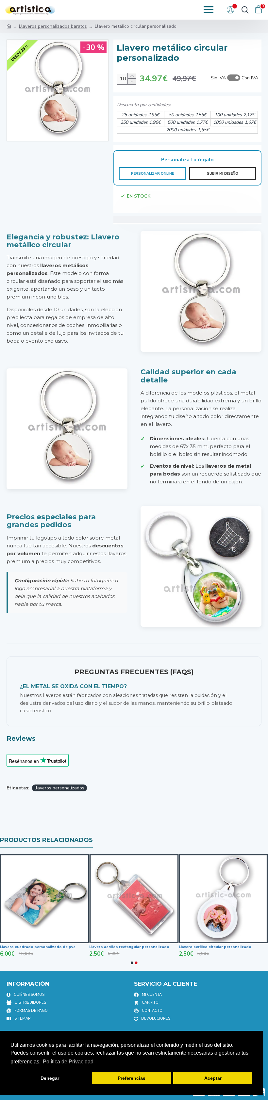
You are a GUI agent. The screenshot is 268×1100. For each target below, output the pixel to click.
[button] (132, 963)
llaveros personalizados (59, 788)
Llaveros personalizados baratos (53, 26)
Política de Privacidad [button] (68, 1061)
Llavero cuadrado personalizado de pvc (127, 947)
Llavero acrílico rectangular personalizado (219, 947)
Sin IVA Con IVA (234, 78)
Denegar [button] (50, 1078)
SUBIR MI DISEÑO (222, 173)
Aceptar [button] (213, 1078)
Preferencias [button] (131, 1078)
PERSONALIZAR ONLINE (152, 173)
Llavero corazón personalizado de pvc (36, 947)
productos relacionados (46, 840)
